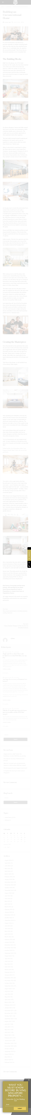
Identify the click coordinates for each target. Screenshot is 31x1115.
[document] (15, 557)
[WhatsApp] (29, 562)
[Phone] (29, 566)
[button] (28, 1079)
